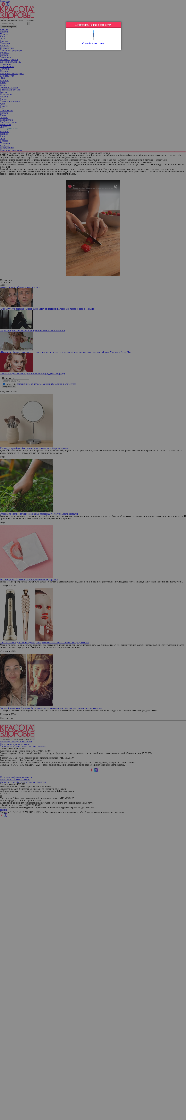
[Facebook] (93, 34)
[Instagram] (93, 38)
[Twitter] (93, 31)
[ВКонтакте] (93, 36)
